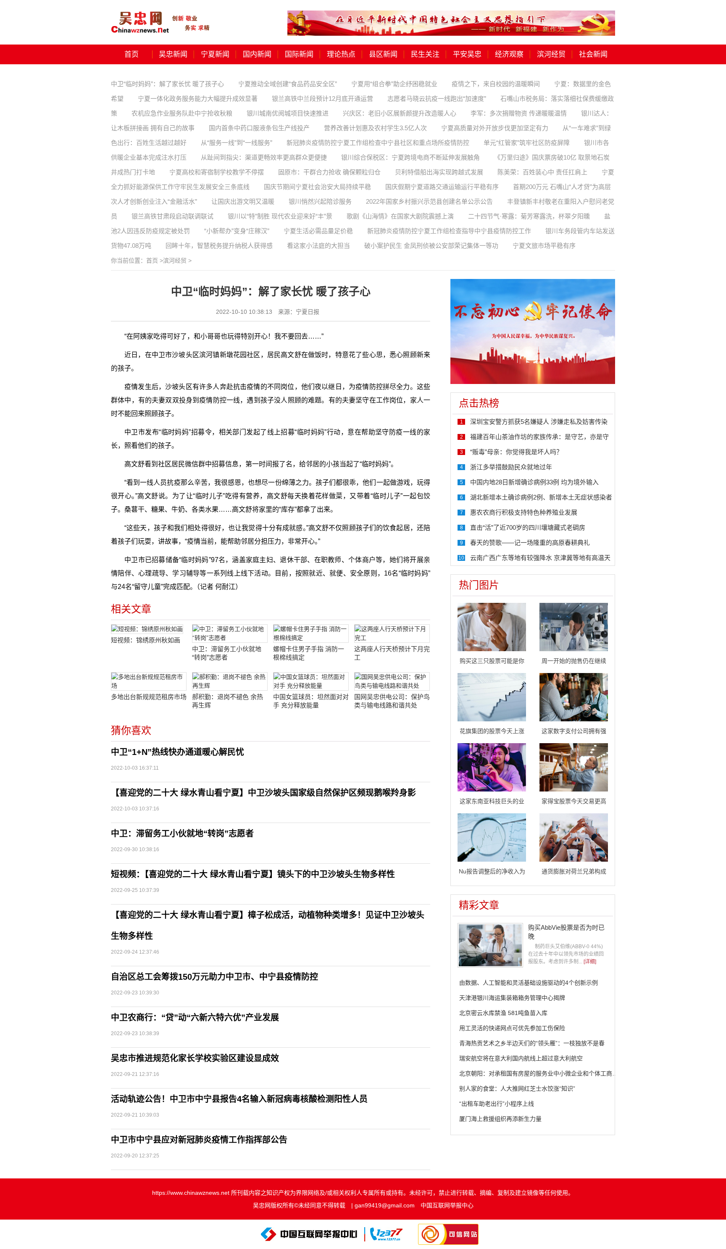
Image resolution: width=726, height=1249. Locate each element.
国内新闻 (257, 54)
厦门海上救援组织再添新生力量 (500, 1118)
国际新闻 (299, 54)
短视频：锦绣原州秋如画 (145, 640)
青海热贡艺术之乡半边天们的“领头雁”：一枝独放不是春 (532, 1043)
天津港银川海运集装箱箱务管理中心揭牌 (512, 997)
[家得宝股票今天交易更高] (573, 766)
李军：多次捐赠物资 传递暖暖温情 (519, 113)
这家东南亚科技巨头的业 (492, 801)
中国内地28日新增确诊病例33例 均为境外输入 (534, 482)
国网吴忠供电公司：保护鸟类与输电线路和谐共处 (392, 701)
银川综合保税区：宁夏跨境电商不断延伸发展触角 (410, 157)
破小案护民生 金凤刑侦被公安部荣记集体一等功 (431, 245)
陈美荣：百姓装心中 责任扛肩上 (542, 172)
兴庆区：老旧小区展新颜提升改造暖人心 (399, 113)
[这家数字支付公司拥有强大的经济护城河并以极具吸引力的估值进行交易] (573, 696)
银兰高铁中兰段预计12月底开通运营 (322, 98)
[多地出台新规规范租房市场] (149, 681)
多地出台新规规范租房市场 (149, 696)
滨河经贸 (551, 54)
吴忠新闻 (173, 54)
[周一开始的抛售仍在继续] (573, 626)
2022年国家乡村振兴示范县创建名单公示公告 (429, 201)
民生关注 (425, 54)
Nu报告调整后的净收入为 (492, 871)
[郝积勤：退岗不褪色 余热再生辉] (230, 681)
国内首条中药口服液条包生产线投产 (259, 127)
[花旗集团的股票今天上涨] (492, 696)
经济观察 (509, 54)
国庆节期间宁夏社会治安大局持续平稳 (317, 186)
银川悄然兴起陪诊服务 (320, 201)
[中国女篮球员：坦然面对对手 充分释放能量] (311, 681)
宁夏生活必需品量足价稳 (318, 230)
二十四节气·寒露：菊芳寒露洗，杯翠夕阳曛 (529, 216)
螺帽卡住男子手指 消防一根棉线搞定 (308, 653)
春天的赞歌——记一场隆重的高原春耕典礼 (530, 542)
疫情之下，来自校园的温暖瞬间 (496, 83)
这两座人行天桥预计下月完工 (392, 653)
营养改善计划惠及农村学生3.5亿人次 (375, 127)
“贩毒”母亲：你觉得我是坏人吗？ (516, 451)
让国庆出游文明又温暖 (242, 201)
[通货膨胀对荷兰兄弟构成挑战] (573, 837)
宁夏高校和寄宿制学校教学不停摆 (216, 172)
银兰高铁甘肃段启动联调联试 (172, 216)
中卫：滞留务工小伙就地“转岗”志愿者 (226, 653)
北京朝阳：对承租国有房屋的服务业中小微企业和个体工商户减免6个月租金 (558, 1073)
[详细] (590, 962)
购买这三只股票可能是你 (492, 660)
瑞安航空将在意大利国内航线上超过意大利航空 (521, 1058)
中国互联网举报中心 (447, 1205)
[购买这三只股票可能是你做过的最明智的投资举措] (492, 626)
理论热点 (341, 54)
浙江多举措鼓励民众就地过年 (511, 467)
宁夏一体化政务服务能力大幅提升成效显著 (198, 98)
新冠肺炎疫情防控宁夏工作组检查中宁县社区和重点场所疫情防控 (378, 142)
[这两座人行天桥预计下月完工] (392, 633)
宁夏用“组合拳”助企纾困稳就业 (394, 83)
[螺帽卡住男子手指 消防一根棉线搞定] (311, 633)
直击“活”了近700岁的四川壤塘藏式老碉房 (527, 527)
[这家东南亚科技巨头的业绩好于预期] (492, 766)
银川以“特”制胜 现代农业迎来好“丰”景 (280, 216)
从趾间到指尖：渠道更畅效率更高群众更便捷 (264, 157)
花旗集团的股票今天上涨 (492, 731)
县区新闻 (383, 54)
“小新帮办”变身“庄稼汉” (236, 230)
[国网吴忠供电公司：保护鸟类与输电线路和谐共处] (392, 681)
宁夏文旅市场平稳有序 (544, 245)
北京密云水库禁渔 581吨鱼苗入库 (503, 1013)
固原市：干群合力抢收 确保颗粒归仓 (329, 172)
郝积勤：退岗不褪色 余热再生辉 (227, 701)
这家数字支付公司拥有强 (574, 731)
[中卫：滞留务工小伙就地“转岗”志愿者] (230, 633)
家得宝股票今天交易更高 (574, 801)
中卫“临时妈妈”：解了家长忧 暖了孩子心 (167, 83)
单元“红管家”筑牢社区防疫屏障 (527, 142)
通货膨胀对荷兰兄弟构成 (574, 871)
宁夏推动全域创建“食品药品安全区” (287, 83)
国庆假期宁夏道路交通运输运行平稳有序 (442, 186)
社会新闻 (593, 54)
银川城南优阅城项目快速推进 (288, 113)
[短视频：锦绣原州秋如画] (149, 629)
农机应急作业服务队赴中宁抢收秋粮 (182, 113)
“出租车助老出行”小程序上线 (496, 1103)
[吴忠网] (161, 16)
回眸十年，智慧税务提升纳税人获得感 (219, 245)
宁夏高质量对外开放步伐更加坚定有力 (494, 127)
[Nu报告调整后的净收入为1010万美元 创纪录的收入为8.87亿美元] (492, 837)
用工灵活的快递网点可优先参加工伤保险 (512, 1028)
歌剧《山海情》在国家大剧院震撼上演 (400, 216)
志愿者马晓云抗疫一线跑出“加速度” (436, 98)
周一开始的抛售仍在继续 (574, 660)
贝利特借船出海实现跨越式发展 (439, 172)
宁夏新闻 (215, 54)
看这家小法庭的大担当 (318, 245)
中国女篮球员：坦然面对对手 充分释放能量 (311, 701)
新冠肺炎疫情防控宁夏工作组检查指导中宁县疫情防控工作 (449, 230)
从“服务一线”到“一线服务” (236, 142)
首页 (131, 54)
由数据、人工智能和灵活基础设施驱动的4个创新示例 (528, 982)
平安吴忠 (467, 54)
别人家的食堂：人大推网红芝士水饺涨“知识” (517, 1088)
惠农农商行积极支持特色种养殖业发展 (523, 512)
